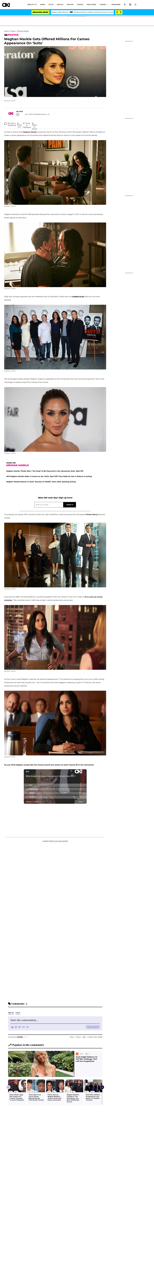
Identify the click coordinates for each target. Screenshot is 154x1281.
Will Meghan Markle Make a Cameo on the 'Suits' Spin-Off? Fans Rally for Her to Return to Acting (49, 476)
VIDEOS (80, 4)
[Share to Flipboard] (27, 123)
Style (51, 4)
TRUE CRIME (91, 4)
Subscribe (115, 4)
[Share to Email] (34, 123)
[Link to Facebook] (124, 4)
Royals (60, 4)
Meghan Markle (23, 31)
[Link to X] (135, 4)
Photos (13, 31)
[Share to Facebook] (12, 123)
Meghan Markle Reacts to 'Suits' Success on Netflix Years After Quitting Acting (41, 482)
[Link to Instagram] (130, 4)
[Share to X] (19, 123)
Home (6, 31)
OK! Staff (19, 111)
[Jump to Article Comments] (5, 123)
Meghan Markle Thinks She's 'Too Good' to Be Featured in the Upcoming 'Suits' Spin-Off (44, 471)
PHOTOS (70, 4)
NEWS (42, 4)
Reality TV (32, 4)
